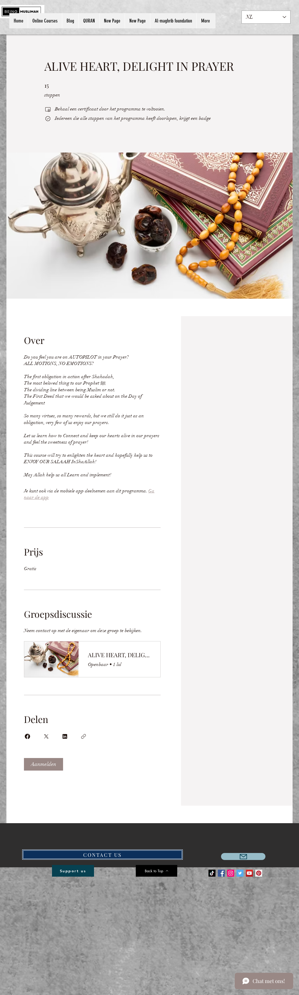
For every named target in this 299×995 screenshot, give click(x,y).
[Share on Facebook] (27, 736)
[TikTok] (211, 873)
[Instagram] (230, 873)
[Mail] (243, 856)
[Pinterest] (258, 873)
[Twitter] (240, 873)
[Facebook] (221, 873)
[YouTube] (249, 873)
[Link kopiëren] (83, 736)
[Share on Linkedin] (64, 736)
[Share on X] (46, 736)
